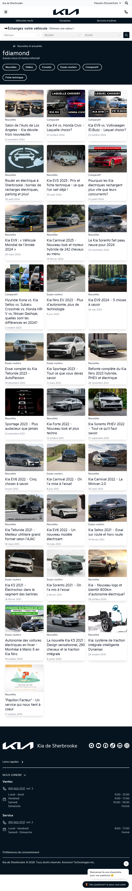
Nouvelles (10, 67)
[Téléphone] (126, 12)
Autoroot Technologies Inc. (78, 862)
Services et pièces (106, 20)
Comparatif (92, 67)
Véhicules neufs (24, 20)
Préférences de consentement (21, 852)
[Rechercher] (126, 3)
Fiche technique (14, 77)
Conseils (46, 67)
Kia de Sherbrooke (13, 3)
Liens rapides (11, 761)
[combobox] (4, 35)
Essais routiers (68, 67)
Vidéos (29, 67)
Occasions (65, 20)
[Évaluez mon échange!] (126, 35)
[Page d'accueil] (18, 745)
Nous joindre (12, 775)
